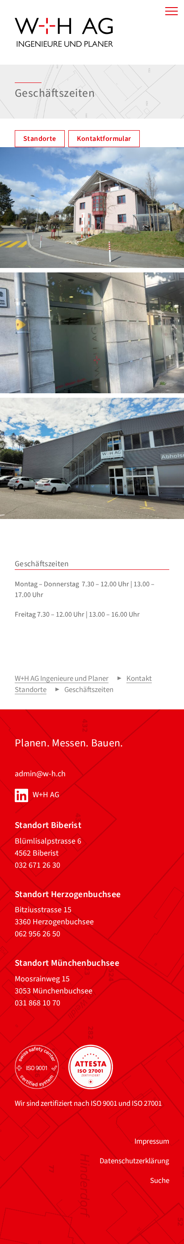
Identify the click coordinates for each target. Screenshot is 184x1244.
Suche (159, 1180)
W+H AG (46, 794)
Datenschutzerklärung (134, 1161)
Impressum (151, 1141)
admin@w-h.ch (40, 773)
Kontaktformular (104, 139)
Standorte (39, 139)
